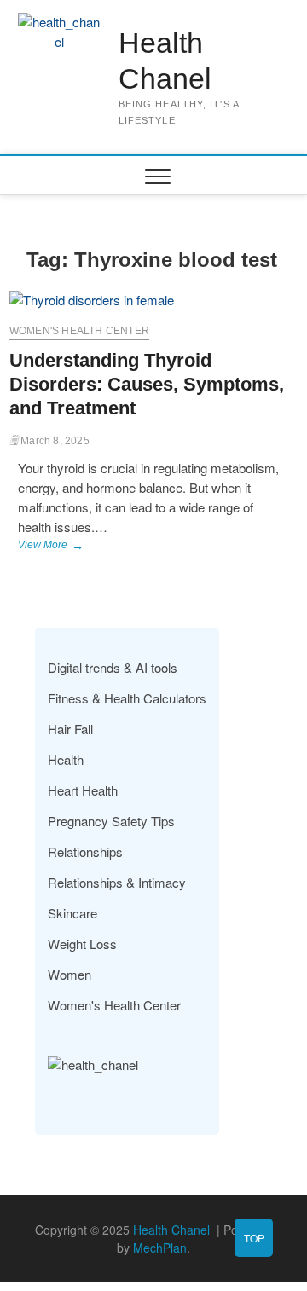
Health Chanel (165, 60)
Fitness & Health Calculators (127, 698)
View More (77, 546)
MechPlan (160, 1247)
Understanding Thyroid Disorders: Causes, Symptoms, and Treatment (146, 384)
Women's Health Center (79, 331)
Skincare (72, 913)
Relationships (85, 851)
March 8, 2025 (54, 441)
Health (66, 759)
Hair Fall (70, 729)
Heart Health (83, 790)
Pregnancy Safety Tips (111, 821)
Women (69, 974)
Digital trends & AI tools (112, 667)
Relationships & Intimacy (117, 882)
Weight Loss (82, 943)
